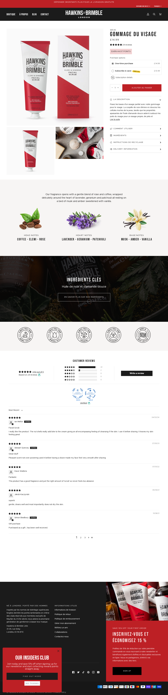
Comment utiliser (123, 129)
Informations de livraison (65, 610)
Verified (83, 403)
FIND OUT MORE (32, 676)
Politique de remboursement (67, 619)
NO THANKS (32, 683)
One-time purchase (124, 64)
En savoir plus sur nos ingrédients (84, 297)
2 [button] (80, 538)
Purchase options (117, 58)
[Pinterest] (88, 672)
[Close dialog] (58, 651)
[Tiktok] (83, 672)
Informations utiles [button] (66, 606)
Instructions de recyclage (128, 142)
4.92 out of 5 (38, 372)
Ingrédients (119, 135)
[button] (12, 14)
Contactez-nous (62, 637)
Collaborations (61, 632)
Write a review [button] (137, 373)
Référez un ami (61, 628)
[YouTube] (98, 672)
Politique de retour (63, 614)
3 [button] (85, 538)
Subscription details (124, 77)
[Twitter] (78, 672)
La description (121, 99)
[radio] (113, 63)
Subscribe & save (127, 71)
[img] (15, 418)
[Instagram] (93, 672)
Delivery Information (125, 149)
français (157, 6)
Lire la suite (115, 119)
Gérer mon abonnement (65, 623)
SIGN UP (127, 671)
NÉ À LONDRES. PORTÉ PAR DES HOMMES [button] (27, 606)
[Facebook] (73, 672)
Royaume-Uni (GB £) (142, 6)
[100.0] (77, 393)
